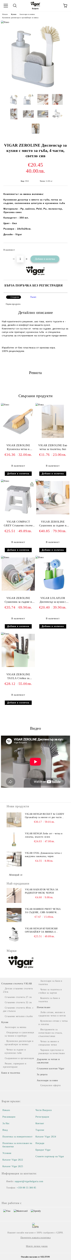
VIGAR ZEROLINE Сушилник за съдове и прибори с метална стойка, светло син (52, 524)
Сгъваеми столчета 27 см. (18, 997)
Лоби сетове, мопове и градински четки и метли (52, 1014)
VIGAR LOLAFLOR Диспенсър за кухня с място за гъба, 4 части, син (52, 601)
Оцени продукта (13, 304)
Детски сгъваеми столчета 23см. (18, 990)
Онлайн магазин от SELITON (35, 1257)
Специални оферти (50, 1085)
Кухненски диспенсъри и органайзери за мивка (20, 18)
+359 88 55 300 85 (26, 1187)
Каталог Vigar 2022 (12, 1160)
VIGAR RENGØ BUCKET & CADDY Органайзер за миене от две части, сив (44, 816)
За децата (42, 1074)
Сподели (15, 297)
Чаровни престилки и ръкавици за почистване (51, 1052)
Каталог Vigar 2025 (12, 1166)
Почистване (43, 1007)
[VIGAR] (21, 962)
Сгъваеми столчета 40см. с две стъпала (18, 1009)
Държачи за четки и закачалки (48, 1061)
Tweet (33, 297)
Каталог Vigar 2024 (46, 1136)
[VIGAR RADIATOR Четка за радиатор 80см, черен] (14, 895)
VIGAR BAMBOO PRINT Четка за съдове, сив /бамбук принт (43, 911)
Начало (5, 14)
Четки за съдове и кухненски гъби (15, 1051)
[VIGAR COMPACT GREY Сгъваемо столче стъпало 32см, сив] (18, 513)
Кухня (13, 14)
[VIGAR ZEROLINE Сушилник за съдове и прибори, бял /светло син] (18, 590)
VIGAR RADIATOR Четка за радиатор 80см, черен (41, 891)
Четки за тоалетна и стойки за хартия (50, 991)
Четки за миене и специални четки (48, 1043)
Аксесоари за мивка (27, 14)
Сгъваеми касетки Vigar (50, 1068)
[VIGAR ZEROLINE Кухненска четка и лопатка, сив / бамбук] (18, 437)
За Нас (5, 1123)
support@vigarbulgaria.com (29, 1181)
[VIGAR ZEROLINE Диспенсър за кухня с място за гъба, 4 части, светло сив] (35, 89)
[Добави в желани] (62, 248)
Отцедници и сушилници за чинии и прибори (19, 1034)
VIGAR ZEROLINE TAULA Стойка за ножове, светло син (18, 677)
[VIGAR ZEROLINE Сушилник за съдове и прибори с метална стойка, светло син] (52, 513)
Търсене (40, 1130)
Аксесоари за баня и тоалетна (50, 982)
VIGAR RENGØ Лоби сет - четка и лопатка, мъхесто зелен (44, 835)
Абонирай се (15, 875)
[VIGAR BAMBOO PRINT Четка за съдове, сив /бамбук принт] (14, 914)
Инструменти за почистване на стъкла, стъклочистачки (50, 1032)
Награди (40, 1143)
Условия (6, 1153)
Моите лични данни (37, 1246)
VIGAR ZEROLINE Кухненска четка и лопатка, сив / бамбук (18, 448)
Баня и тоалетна (10, 1073)
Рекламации (9, 1117)
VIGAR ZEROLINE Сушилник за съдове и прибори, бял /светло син (18, 601)
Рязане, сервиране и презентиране (14, 1065)
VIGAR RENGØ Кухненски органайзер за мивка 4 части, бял (41, 930)
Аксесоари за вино (47, 1080)
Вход (5, 1130)
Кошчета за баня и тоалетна (49, 1000)
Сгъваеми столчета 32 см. (18, 1002)
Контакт (40, 1123)
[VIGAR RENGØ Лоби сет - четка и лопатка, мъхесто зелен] (14, 839)
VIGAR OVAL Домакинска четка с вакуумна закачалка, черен (43, 855)
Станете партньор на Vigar (50, 1156)
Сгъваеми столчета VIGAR (16, 983)
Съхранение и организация (19, 1058)
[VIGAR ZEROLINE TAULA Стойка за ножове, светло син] (18, 666)
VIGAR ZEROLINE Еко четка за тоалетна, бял (52, 447)
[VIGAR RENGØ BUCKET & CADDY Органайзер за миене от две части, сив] (14, 819)
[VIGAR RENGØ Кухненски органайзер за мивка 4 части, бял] (14, 934)
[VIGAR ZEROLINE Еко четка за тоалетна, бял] (52, 437)
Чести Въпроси (44, 1110)
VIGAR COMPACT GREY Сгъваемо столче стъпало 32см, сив (18, 524)
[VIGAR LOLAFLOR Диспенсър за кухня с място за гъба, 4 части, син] (52, 590)
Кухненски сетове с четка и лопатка (53, 1022)
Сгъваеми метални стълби (19, 1016)
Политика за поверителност (17, 1136)
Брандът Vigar (43, 1150)
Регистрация (42, 1117)
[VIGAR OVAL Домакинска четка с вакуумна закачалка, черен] (14, 858)
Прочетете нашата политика (35, 1237)
